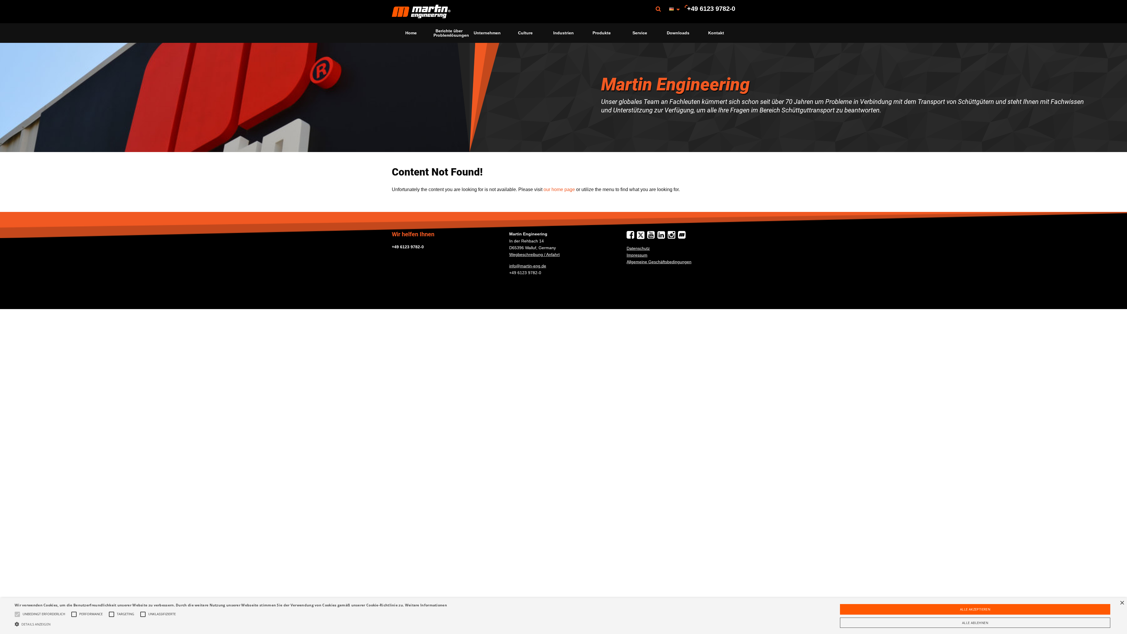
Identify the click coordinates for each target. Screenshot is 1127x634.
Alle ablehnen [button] (975, 622)
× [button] (1122, 603)
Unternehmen (487, 33)
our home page (559, 189)
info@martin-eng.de (527, 266)
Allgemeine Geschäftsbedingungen (659, 261)
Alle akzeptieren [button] (975, 609)
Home (411, 33)
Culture (525, 33)
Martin (421, 11)
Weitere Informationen (426, 605)
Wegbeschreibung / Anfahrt (534, 254)
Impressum (637, 255)
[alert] (563, 616)
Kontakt (716, 33)
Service (639, 33)
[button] (231, 624)
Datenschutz (638, 248)
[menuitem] (421, 11)
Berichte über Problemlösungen (450, 32)
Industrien (563, 33)
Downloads (678, 33)
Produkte (602, 33)
